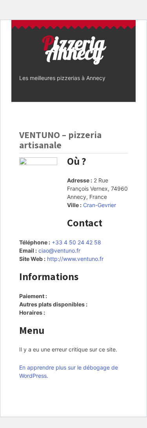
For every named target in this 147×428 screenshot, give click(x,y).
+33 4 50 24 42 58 (76, 242)
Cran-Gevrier (99, 205)
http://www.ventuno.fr (75, 258)
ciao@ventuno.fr (59, 250)
